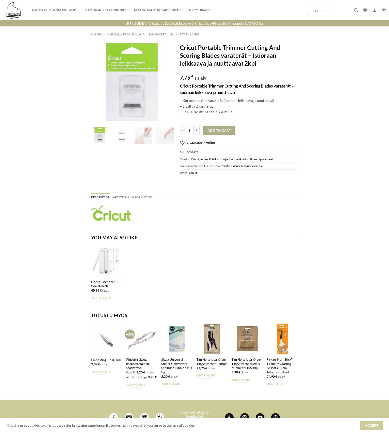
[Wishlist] (365, 10)
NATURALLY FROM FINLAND (54, 10)
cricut (211, 166)
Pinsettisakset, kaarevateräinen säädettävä (137, 363)
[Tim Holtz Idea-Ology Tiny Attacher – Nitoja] (212, 339)
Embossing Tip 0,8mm (106, 360)
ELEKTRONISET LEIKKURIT (105, 10)
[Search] (356, 10)
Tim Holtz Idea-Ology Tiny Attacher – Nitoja (212, 361)
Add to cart (219, 130)
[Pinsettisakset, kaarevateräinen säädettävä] (141, 339)
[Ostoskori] (384, 10)
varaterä (257, 166)
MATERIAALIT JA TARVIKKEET (157, 10)
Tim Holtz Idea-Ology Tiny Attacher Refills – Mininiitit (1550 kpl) (247, 363)
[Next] (167, 83)
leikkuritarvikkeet (184, 34)
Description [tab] (100, 197)
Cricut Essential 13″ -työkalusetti (105, 284)
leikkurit (205, 159)
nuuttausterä (224, 166)
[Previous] (98, 83)
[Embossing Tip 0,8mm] (106, 339)
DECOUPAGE (199, 10)
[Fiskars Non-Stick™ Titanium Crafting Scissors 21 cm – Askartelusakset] (282, 339)
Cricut (195, 159)
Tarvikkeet (157, 34)
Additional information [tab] (132, 197)
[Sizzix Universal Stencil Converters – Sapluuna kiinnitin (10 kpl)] (176, 339)
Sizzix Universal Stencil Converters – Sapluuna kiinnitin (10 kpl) (176, 365)
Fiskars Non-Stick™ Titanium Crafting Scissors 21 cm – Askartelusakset (280, 365)
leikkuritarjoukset (223, 159)
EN (315, 11)
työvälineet (266, 159)
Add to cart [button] (101, 297)
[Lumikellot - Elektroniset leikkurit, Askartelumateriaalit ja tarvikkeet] (14, 10)
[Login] (374, 10)
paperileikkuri (242, 166)
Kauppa (97, 34)
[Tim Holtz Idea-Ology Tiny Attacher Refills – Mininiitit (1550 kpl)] (247, 339)
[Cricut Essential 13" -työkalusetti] (106, 261)
